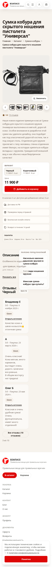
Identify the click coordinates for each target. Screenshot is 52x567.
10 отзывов (13, 115)
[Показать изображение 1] (12, 107)
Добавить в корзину (28, 189)
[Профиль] (39, 4)
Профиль (6, 520)
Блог (4, 504)
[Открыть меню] (32, 4)
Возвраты (7, 536)
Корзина (24, 475)
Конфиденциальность (12, 540)
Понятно (26, 559)
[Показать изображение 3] (26, 107)
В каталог (10, 475)
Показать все (9, 277)
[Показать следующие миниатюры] (47, 107)
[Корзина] (46, 4)
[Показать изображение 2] (19, 107)
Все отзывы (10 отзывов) (15, 434)
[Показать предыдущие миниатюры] (5, 107)
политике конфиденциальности (24, 552)
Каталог (6, 489)
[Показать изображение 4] (33, 107)
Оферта (6, 532)
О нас (5, 509)
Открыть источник (13, 319)
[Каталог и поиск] (28, 4)
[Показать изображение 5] (40, 107)
